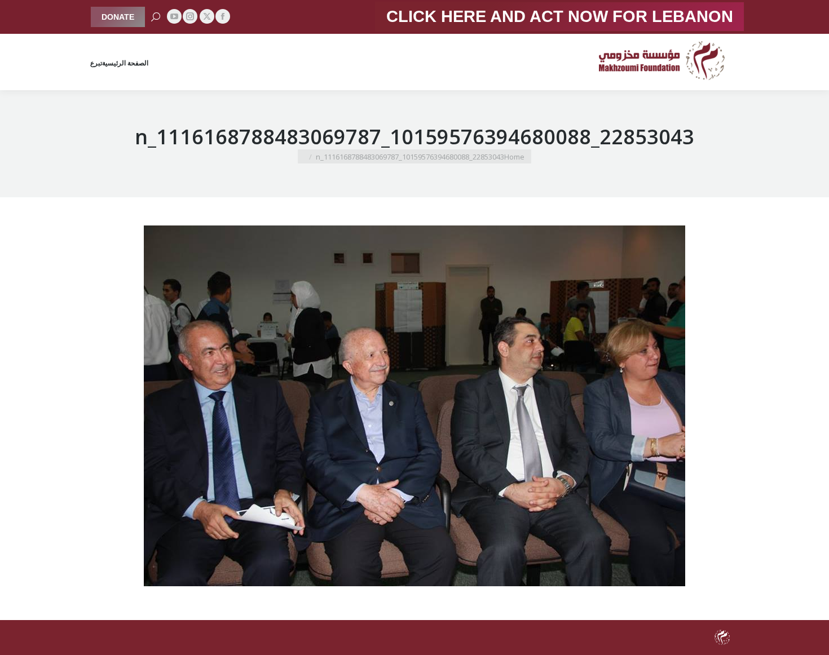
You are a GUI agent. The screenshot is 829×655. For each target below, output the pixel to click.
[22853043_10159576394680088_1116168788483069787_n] (414, 405)
